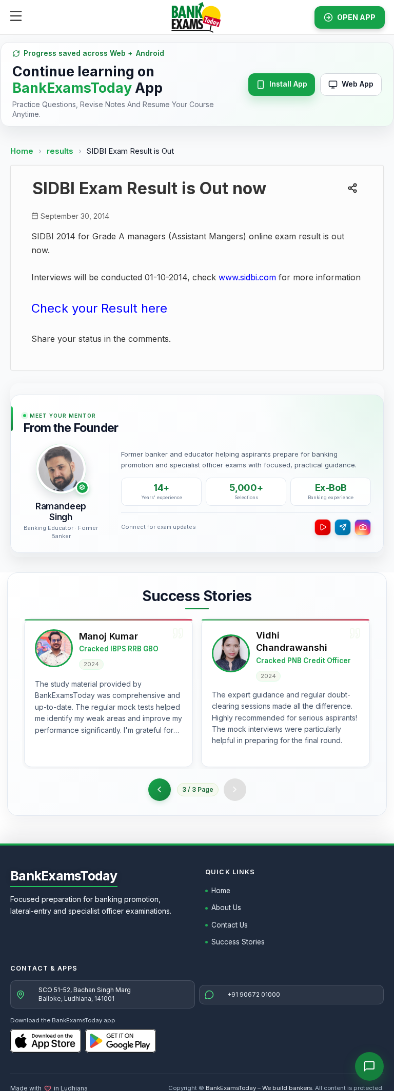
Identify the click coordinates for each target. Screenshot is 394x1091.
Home (21, 151)
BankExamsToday (63, 875)
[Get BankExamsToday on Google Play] (120, 1041)
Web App (357, 83)
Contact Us (229, 925)
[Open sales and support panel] (369, 1066)
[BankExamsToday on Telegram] (342, 527)
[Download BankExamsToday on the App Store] (45, 1041)
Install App (288, 83)
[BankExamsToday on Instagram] (362, 527)
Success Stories (238, 942)
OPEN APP (356, 17)
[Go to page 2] (159, 789)
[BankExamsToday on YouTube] (322, 527)
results (61, 151)
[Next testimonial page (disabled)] (235, 789)
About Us (226, 907)
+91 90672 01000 (253, 994)
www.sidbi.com (247, 277)
